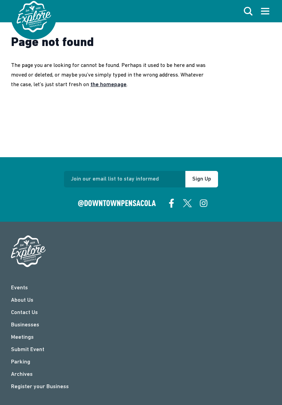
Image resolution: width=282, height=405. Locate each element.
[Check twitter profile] (187, 203)
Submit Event (27, 349)
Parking (20, 362)
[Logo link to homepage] (34, 17)
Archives (22, 374)
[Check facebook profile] (171, 203)
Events (19, 288)
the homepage (108, 84)
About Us (22, 300)
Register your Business (40, 386)
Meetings (22, 337)
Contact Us (24, 312)
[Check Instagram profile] (203, 203)
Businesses (25, 325)
